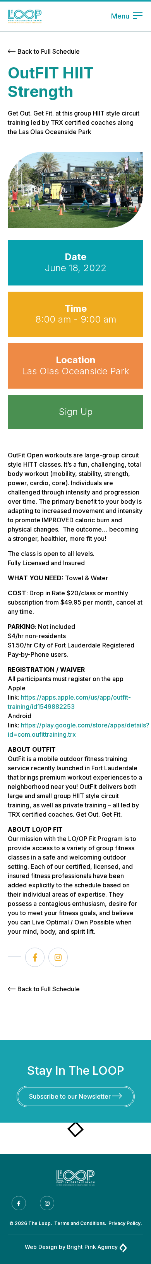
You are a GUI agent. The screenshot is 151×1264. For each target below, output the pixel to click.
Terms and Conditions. (80, 1223)
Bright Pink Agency (92, 1247)
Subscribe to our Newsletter (70, 1096)
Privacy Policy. (125, 1223)
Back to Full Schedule (48, 51)
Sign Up (76, 411)
